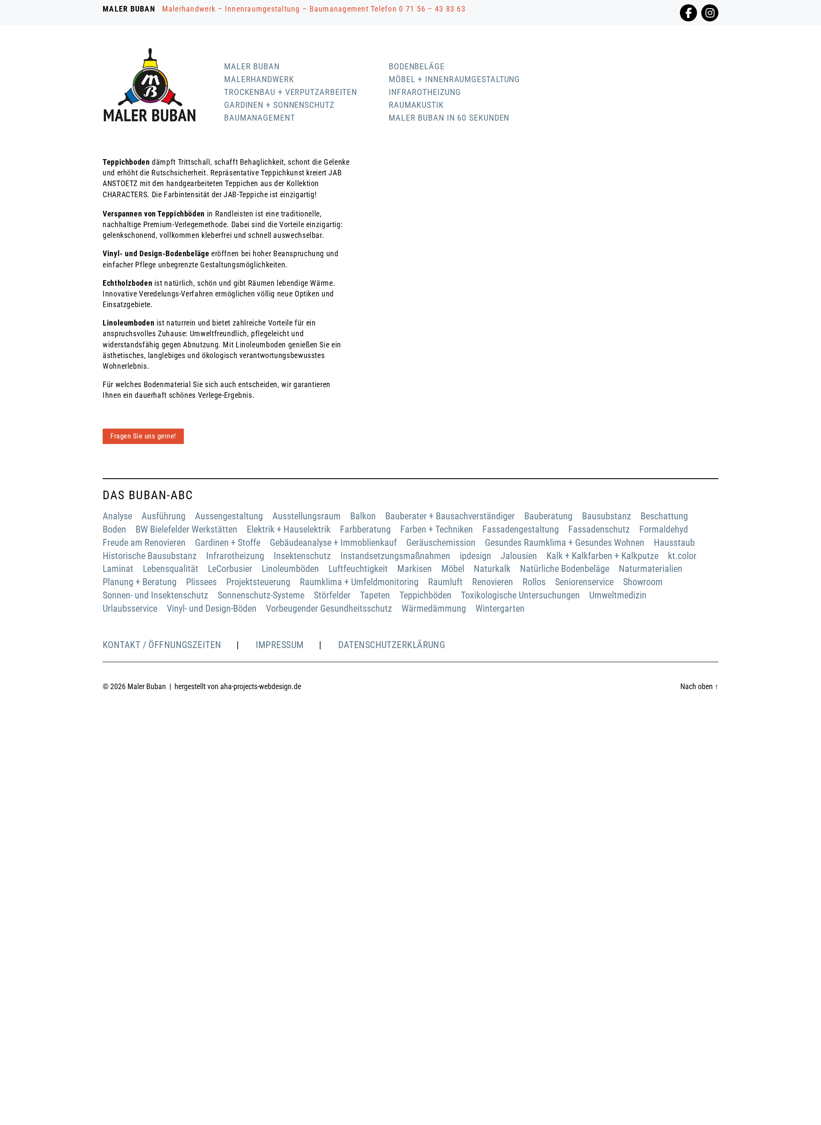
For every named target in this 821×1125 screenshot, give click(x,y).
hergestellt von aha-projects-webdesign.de (237, 686)
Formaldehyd (663, 529)
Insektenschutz (302, 556)
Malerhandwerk (259, 79)
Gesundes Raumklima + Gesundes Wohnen (564, 542)
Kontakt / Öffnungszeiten (162, 644)
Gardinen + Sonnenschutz (279, 105)
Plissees (201, 582)
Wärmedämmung (434, 608)
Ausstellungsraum (306, 516)
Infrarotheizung (425, 92)
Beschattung (664, 516)
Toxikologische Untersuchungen (520, 595)
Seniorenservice (584, 582)
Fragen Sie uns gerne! (143, 436)
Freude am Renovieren (144, 542)
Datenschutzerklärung (392, 644)
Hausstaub (674, 542)
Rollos (534, 582)
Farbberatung (365, 529)
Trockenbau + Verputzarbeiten (290, 92)
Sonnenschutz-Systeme (261, 595)
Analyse (117, 516)
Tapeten (375, 595)
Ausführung (164, 516)
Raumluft (445, 582)
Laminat (118, 568)
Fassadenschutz (599, 529)
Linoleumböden (290, 568)
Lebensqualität (170, 568)
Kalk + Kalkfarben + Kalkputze (602, 556)
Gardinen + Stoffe (227, 542)
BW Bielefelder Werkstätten (186, 529)
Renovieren (492, 582)
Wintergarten (500, 608)
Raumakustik (416, 105)
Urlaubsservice (130, 608)
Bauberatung (548, 516)
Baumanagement (259, 117)
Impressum (280, 644)
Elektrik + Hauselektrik (289, 529)
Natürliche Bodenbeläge (564, 568)
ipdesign (475, 556)
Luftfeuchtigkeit (358, 568)
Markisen (414, 568)
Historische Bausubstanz (150, 556)
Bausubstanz (606, 516)
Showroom (643, 582)
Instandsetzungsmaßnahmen (395, 556)
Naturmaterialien (650, 568)
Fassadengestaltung (520, 529)
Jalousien (519, 556)
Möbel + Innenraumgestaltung (454, 79)
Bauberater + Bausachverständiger (450, 516)
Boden (114, 529)
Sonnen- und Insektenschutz (155, 595)
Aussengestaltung (229, 516)
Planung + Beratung (140, 582)
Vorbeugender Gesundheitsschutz (329, 608)
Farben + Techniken (436, 529)
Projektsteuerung (258, 582)
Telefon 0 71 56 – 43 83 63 (418, 8)
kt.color (682, 556)
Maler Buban (252, 66)
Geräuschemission (440, 542)
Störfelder (332, 595)
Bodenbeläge (417, 66)
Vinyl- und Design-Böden (212, 608)
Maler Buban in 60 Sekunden (449, 117)
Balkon (363, 516)
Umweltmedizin (618, 595)
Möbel (452, 568)
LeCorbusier (230, 568)
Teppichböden (425, 595)
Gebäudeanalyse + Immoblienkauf (333, 542)
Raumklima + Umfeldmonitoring (359, 582)
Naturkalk (492, 568)
